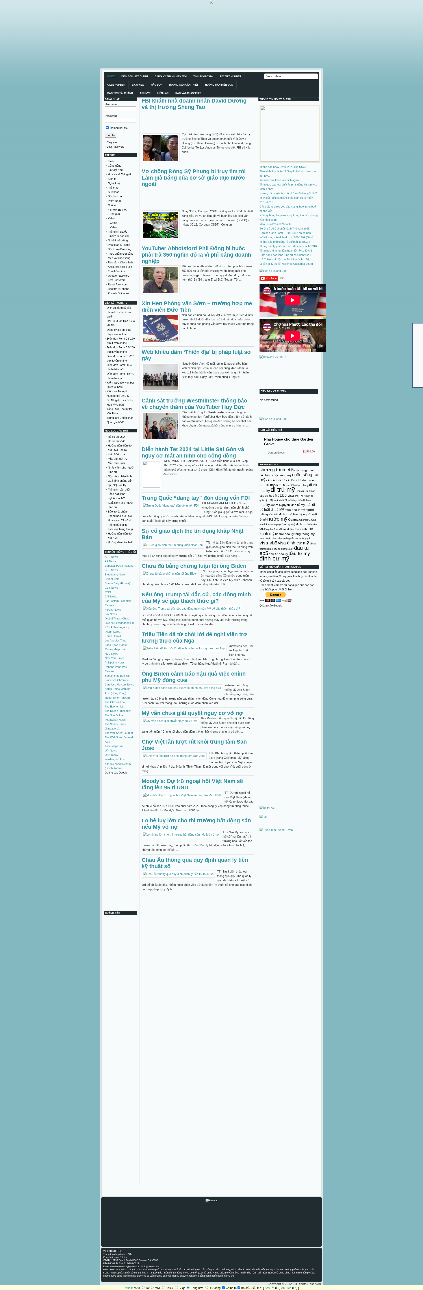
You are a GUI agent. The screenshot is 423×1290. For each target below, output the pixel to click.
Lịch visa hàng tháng (120, 529)
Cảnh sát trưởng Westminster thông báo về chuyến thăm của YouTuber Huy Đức (194, 403)
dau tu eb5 (309, 480)
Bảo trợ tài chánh (118, 511)
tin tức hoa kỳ (284, 534)
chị (295, 470)
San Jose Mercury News (119, 684)
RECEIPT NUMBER (230, 76)
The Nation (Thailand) (118, 711)
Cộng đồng (114, 165)
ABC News (111, 557)
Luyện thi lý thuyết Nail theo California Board (286, 263)
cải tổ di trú (294, 480)
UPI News (111, 750)
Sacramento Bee (115, 675)
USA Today (111, 755)
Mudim (129, 1288)
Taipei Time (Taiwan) (117, 697)
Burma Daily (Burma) (117, 583)
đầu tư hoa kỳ (278, 554)
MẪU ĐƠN (156, 84)
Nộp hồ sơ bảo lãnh (120, 476)
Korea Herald (113, 636)
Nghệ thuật (114, 183)
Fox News (111, 614)
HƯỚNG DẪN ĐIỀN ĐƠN (219, 84)
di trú (278, 485)
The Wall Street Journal (119, 733)
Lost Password (115, 146)
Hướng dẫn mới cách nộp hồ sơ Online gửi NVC (288, 193)
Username (111, 104)
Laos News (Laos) (116, 645)
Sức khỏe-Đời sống (119, 249)
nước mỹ (277, 519)
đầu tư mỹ (299, 553)
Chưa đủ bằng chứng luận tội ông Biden (194, 566)
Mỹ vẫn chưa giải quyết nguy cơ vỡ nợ (192, 713)
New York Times (114, 658)
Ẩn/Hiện (286, 1288)
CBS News (111, 587)
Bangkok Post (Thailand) (119, 565)
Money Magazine (115, 649)
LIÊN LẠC (163, 93)
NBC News (111, 653)
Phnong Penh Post (116, 667)
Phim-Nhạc (114, 200)
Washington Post (115, 759)
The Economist (114, 706)
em (296, 495)
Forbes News (113, 609)
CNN (108, 592)
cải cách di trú (276, 480)
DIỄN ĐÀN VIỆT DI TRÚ (134, 76)
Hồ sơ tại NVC (116, 441)
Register (112, 142)
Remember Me (118, 128)
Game (113, 222)
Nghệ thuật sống (118, 240)
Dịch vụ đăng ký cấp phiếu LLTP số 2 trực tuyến (119, 312)
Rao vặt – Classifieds (120, 262)
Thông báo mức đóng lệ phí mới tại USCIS (285, 241)
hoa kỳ (265, 505)
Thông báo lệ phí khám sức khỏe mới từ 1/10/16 (288, 246)
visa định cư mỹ (293, 542)
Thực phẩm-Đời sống (121, 253)
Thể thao (113, 187)
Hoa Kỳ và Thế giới (119, 174)
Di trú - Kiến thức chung (295, 485)
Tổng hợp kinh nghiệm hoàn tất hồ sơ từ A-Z (286, 250)
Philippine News (114, 662)
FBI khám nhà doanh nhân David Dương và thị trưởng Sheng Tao (194, 103)
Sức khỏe (113, 192)
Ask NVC (145, 93)
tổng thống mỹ (305, 534)
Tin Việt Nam (115, 170)
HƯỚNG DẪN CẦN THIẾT (183, 84)
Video (111, 218)
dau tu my (267, 485)
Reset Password (118, 284)
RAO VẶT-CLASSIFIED (188, 93)
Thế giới (115, 214)
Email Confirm (116, 271)
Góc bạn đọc (115, 196)
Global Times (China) (117, 618)
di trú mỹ (283, 489)
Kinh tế (112, 178)
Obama (293, 519)
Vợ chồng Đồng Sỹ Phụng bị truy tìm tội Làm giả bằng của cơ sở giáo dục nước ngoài (194, 177)
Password (111, 116)
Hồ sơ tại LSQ (116, 436)
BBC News (111, 570)
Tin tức (112, 161)
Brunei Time (112, 579)
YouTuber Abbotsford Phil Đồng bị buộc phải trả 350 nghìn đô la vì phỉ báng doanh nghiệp (196, 254)
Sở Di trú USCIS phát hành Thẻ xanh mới (284, 228)
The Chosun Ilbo (115, 702)
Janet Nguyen (280, 505)
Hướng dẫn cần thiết (120, 542)
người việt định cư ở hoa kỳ (283, 514)
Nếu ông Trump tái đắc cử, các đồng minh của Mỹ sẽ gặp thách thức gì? (196, 597)
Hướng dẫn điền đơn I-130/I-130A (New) (289, 237)
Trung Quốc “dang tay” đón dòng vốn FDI (196, 498)
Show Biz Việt (118, 209)
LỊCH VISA (138, 84)
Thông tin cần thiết (119, 489)
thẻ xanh (301, 529)
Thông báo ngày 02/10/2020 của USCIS (283, 167)
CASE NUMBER (116, 84)
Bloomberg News (115, 574)
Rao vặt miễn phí (271, 430)
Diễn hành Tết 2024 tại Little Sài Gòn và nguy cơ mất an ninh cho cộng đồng (193, 452)
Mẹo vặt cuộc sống (119, 258)
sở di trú (288, 529)
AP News (110, 561)
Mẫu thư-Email (117, 463)
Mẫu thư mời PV (117, 458)
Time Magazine (114, 746)
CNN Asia (111, 596)
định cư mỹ (274, 558)
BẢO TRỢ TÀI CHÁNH (120, 93)
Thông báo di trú (118, 524)
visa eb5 (268, 542)
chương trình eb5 (277, 469)
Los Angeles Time (115, 640)
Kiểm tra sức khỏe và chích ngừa (279, 180)
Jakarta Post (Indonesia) (119, 623)
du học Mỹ (272, 495)
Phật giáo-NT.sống (119, 244)
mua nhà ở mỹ (295, 509)
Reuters (109, 671)
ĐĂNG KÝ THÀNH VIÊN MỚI (171, 76)
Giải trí (112, 205)
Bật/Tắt (269, 1288)
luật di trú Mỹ (274, 509)
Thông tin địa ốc (117, 231)
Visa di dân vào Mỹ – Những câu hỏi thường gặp (285, 538)
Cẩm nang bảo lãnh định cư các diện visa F (286, 255)
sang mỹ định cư (294, 524)
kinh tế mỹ (298, 505)
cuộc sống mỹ (281, 475)
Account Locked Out (120, 266)
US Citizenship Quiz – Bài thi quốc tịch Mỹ (285, 259)
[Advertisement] (132, 34)
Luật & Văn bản (117, 454)
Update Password (118, 275)
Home (111, 76)
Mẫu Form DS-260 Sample (275, 224)
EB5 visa (287, 495)
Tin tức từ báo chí (118, 236)
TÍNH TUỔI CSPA (203, 76)
